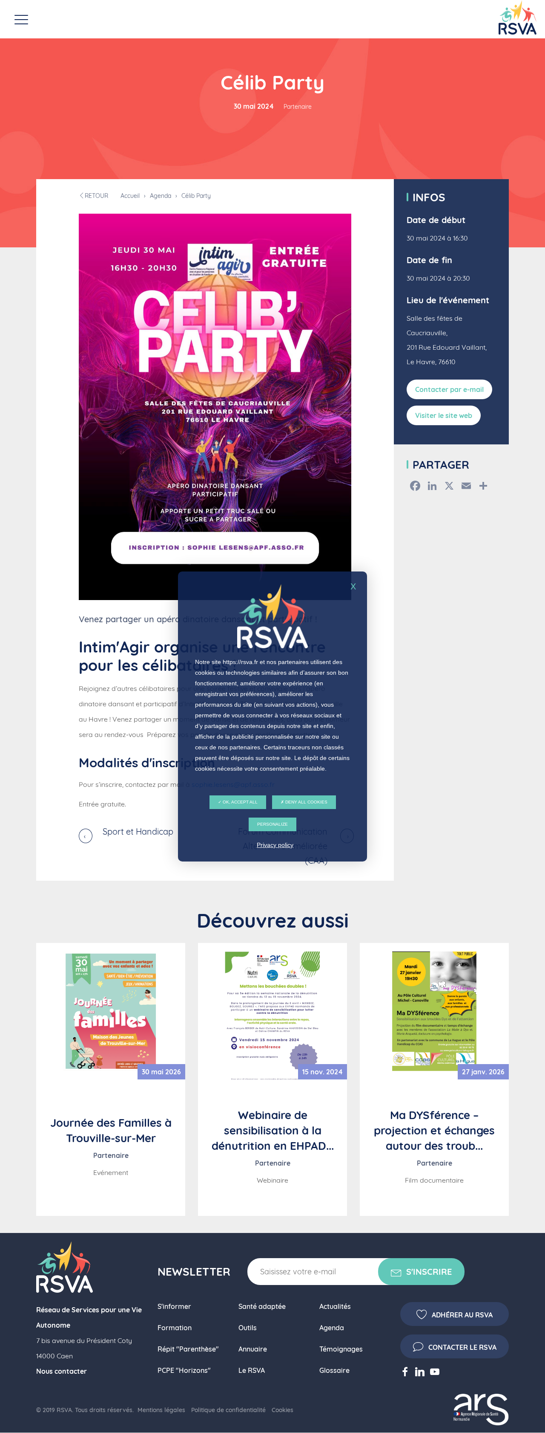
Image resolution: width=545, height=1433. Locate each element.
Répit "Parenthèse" (188, 1349)
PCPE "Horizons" (184, 1370)
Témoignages (341, 1349)
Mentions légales (161, 1410)
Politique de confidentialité (228, 1410)
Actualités (335, 1306)
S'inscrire (429, 1271)
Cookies (282, 1410)
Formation (175, 1327)
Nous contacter (61, 1371)
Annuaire (252, 1349)
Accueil (130, 196)
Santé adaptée (262, 1306)
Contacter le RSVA (462, 1347)
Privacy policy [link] (275, 844)
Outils (247, 1327)
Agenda (160, 196)
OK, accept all (239, 802)
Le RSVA (251, 1370)
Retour (96, 195)
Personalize (272, 824)
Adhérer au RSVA (462, 1315)
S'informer (174, 1306)
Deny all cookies (305, 802)
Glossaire (334, 1370)
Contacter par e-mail (449, 389)
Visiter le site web (443, 415)
